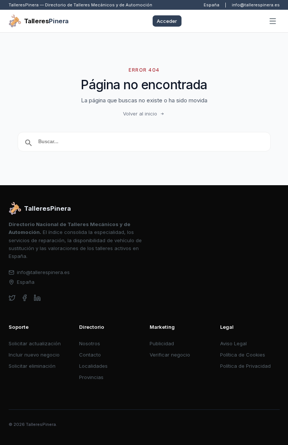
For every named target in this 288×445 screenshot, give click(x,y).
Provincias (91, 377)
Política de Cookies (242, 355)
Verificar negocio (170, 355)
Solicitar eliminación (32, 366)
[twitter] (12, 297)
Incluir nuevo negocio (34, 355)
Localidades (93, 366)
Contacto (90, 355)
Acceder (167, 21)
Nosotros (89, 343)
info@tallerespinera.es (256, 4)
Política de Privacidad (245, 366)
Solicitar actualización (35, 343)
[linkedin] (37, 297)
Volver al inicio (140, 114)
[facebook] (24, 297)
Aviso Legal (233, 343)
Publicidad (162, 343)
